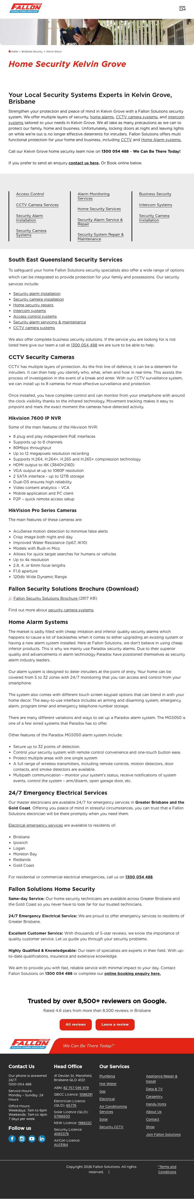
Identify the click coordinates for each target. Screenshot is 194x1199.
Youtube (31, 1138)
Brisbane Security (32, 51)
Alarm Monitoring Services (94, 196)
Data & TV (154, 1089)
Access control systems (35, 316)
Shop (150, 1127)
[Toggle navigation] (181, 8)
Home (14, 51)
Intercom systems (29, 311)
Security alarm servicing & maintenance (49, 322)
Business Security (155, 194)
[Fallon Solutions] (26, 8)
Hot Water (108, 1084)
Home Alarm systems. (161, 140)
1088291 (86, 1094)
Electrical (107, 1099)
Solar (103, 1119)
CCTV (126, 140)
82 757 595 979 (76, 1088)
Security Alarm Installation (29, 218)
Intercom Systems (155, 205)
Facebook (12, 1138)
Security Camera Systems (31, 233)
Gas (102, 1091)
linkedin (41, 1138)
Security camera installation (38, 299)
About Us (154, 1112)
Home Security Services (99, 209)
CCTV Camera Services (37, 205)
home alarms (102, 117)
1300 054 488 (115, 151)
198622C (85, 1123)
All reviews (76, 1024)
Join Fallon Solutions (163, 1134)
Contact (152, 1119)
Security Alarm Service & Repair (100, 222)
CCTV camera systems (137, 117)
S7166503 (62, 1116)
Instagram (22, 1138)
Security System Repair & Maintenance (101, 236)
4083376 (61, 1134)
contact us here (84, 163)
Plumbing (107, 1076)
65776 (71, 1105)
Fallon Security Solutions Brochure (46, 598)
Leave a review (115, 1024)
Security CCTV (111, 1127)
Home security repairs (33, 305)
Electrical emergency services (36, 825)
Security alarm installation (37, 293)
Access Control (30, 194)
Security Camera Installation (154, 218)
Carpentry (154, 1096)
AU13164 (61, 1145)
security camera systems (70, 610)
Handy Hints (156, 1104)
